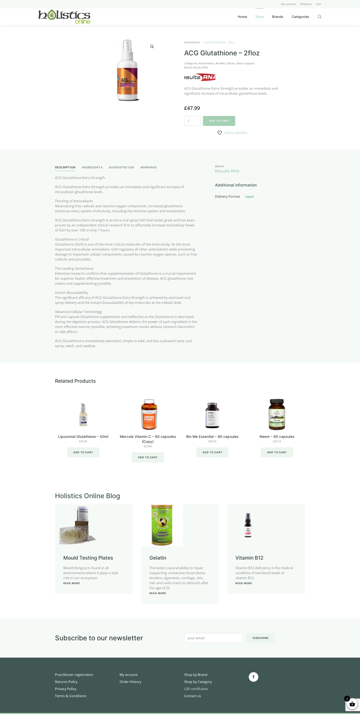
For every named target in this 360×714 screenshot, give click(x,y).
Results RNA (200, 67)
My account (288, 4)
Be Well (220, 63)
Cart (318, 4)
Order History (130, 681)
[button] (152, 46)
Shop (259, 17)
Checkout (306, 4)
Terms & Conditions (70, 696)
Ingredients (92, 167)
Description (65, 167)
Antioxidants (192, 42)
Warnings (148, 167)
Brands (277, 17)
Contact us (192, 696)
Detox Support (245, 63)
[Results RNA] (199, 77)
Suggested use (121, 167)
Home (242, 17)
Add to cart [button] (83, 452)
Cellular (230, 63)
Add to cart (219, 120)
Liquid (249, 197)
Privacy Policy (65, 689)
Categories (300, 17)
